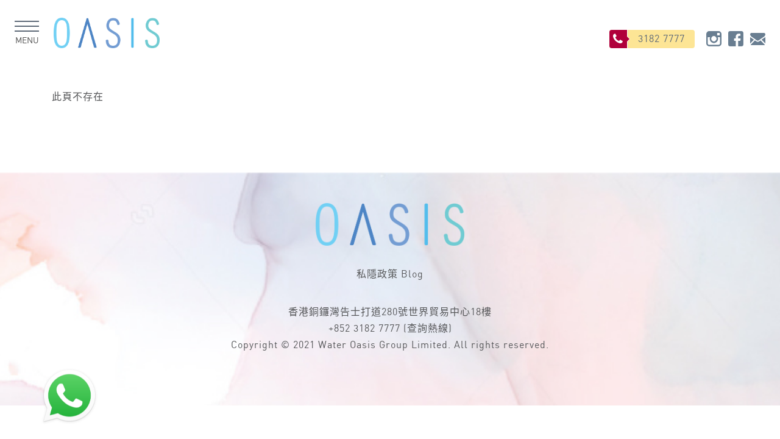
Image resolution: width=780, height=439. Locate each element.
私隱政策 (377, 274)
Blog (412, 274)
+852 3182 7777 (364, 329)
